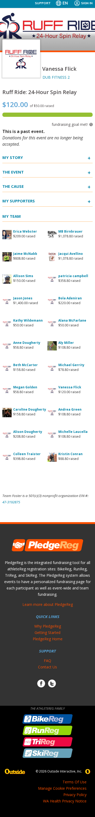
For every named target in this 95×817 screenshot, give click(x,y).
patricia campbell (73, 276)
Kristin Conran (70, 454)
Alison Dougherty (27, 431)
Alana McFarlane (72, 320)
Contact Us (47, 666)
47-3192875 (11, 502)
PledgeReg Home (48, 638)
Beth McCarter (25, 365)
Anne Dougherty (26, 342)
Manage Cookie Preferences (62, 788)
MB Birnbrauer (70, 231)
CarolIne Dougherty (29, 409)
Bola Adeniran (70, 298)
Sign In (87, 3)
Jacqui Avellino (70, 253)
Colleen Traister (27, 454)
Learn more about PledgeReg (47, 604)
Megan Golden (25, 387)
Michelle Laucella (73, 431)
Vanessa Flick (69, 387)
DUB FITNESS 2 (56, 77)
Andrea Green (70, 409)
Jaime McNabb (25, 253)
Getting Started (47, 632)
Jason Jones (22, 298)
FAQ (47, 660)
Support (43, 3)
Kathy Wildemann (28, 320)
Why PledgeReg (47, 626)
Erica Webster (25, 231)
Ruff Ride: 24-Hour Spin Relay (39, 92)
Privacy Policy (75, 794)
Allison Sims (23, 276)
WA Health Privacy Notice (65, 800)
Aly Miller (66, 342)
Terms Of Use (75, 781)
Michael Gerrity (71, 365)
